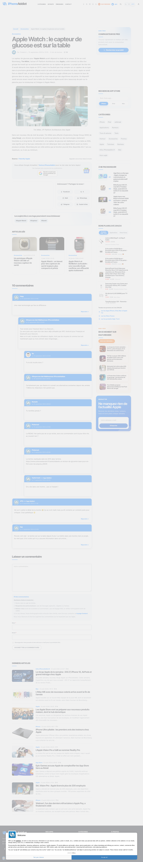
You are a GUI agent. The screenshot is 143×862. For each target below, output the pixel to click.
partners (18, 841)
